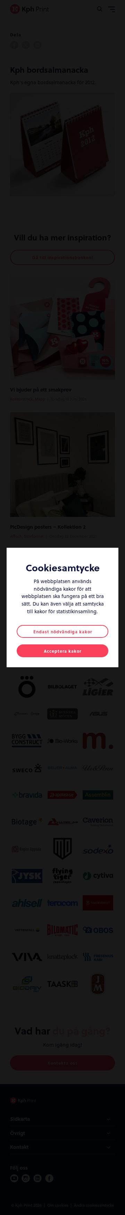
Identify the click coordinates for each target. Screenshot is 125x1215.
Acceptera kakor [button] (62, 651)
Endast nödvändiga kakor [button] (62, 631)
